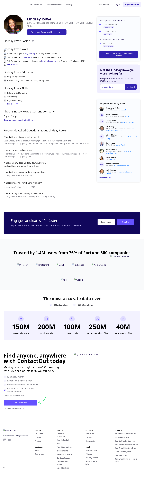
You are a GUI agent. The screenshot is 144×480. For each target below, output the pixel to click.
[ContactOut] (14, 4)
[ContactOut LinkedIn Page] (4, 452)
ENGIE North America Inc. (121, 166)
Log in (117, 4)
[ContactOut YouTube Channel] (9, 452)
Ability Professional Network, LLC (120, 130)
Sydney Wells (111, 120)
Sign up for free (132, 4)
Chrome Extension (54, 4)
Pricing (69, 4)
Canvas (112, 159)
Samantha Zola (111, 149)
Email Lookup (36, 4)
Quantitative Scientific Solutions (119, 173)
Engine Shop (30, 53)
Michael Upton (111, 135)
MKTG (127, 116)
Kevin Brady (110, 143)
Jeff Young (110, 127)
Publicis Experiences (49, 61)
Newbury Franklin (120, 145)
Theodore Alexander (127, 122)
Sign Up (125, 222)
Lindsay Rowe (39, 19)
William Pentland (112, 164)
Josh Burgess (111, 170)
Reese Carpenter (112, 114)
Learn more (106, 222)
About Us (90, 433)
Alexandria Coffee (112, 108)
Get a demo (104, 4)
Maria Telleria (111, 157)
